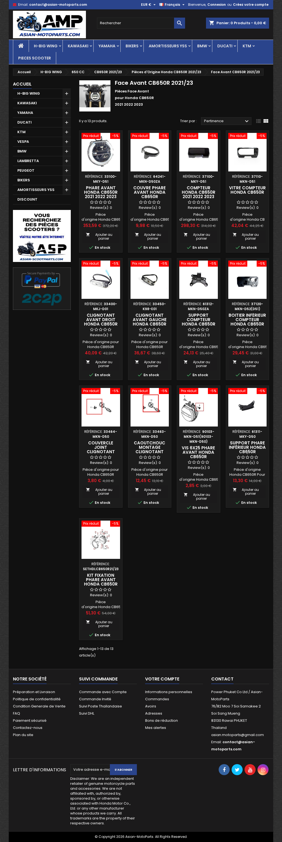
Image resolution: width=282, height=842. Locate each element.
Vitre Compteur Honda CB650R (247, 190)
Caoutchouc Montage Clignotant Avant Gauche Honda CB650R (150, 451)
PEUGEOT (25, 170)
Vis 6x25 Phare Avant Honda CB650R (198, 452)
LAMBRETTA (28, 160)
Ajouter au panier (99, 236)
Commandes (157, 699)
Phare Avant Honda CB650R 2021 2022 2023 (101, 192)
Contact (222, 679)
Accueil (22, 84)
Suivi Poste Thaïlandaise (100, 706)
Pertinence (227, 121)
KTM (247, 46)
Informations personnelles (168, 692)
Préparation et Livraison (34, 692)
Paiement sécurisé (30, 720)
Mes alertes (155, 727)
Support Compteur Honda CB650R (198, 319)
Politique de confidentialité (37, 699)
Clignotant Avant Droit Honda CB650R (101, 319)
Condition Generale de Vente (39, 706)
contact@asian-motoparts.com (58, 4)
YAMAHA (107, 46)
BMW (202, 46)
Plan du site (23, 734)
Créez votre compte (251, 4)
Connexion (216, 4)
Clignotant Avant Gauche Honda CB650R (150, 319)
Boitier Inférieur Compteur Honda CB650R (247, 319)
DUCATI (224, 46)
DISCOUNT (27, 199)
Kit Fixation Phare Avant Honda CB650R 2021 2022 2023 (101, 581)
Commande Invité (95, 699)
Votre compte (162, 679)
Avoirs (150, 706)
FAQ (16, 713)
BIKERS (132, 46)
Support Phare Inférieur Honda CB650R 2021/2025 (247, 449)
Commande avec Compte (103, 692)
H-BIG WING (46, 46)
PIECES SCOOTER (34, 58)
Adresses (153, 713)
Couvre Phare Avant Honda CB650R (149, 192)
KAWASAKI (78, 46)
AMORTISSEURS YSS (168, 46)
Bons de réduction (161, 720)
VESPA (23, 141)
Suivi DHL (86, 713)
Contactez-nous (27, 727)
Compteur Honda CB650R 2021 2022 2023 (198, 192)
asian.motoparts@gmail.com (237, 734)
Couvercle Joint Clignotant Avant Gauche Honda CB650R (101, 451)
